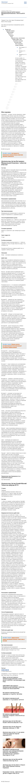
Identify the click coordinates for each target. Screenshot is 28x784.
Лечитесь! (4, 2)
